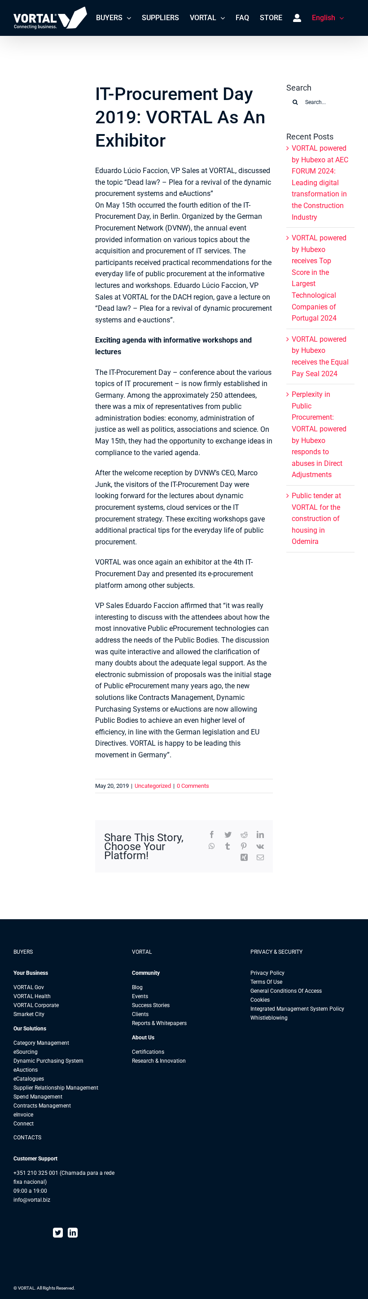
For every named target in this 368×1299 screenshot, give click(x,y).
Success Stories (151, 1005)
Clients (140, 1014)
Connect (23, 1124)
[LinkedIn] (73, 1233)
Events (140, 996)
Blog (137, 987)
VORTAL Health (32, 996)
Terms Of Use (266, 982)
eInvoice (23, 1115)
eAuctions (25, 1070)
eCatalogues (28, 1079)
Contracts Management (42, 1106)
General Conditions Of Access (286, 991)
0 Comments (193, 785)
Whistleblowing (269, 1018)
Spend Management (37, 1097)
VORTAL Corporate (36, 1005)
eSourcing (25, 1052)
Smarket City (28, 1014)
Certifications (148, 1052)
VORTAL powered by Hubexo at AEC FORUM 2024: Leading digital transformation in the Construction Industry (320, 183)
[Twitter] (58, 1233)
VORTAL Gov (28, 987)
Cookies (260, 1000)
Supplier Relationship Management (55, 1088)
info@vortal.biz (31, 1200)
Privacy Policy (267, 973)
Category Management (41, 1043)
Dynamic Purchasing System (48, 1061)
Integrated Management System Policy (297, 1009)
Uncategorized (153, 785)
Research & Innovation (159, 1061)
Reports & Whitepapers (159, 1023)
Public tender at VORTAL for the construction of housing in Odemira (316, 518)
